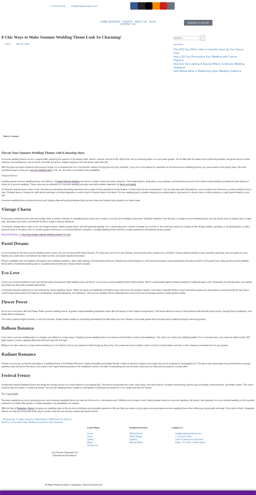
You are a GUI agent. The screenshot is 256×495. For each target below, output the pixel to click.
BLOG (152, 21)
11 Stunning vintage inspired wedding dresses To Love (45, 234)
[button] (115, 21)
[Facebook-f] (134, 6)
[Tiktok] (171, 6)
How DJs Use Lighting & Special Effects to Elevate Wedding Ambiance (209, 65)
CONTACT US (128, 24)
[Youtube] (163, 6)
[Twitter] (64, 466)
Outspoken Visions (25, 408)
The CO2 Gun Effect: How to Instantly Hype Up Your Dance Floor (209, 51)
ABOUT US (141, 21)
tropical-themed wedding (68, 181)
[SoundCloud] (64, 478)
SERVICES (114, 21)
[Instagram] (141, 6)
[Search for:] (187, 38)
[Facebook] (64, 469)
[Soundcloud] (156, 6)
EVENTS (127, 21)
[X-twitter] (148, 6)
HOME (103, 21)
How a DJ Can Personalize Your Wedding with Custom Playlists (205, 58)
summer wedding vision (41, 170)
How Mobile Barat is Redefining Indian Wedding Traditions (207, 71)
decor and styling (128, 184)
